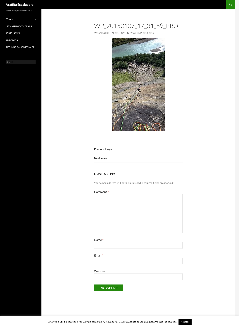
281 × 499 (120, 33)
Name (98, 239)
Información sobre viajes (20, 47)
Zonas (9, 19)
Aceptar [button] (185, 321)
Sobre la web (13, 33)
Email (98, 255)
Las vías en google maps (19, 26)
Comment (101, 192)
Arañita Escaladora (19, 4)
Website (99, 271)
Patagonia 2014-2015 (142, 33)
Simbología (12, 40)
